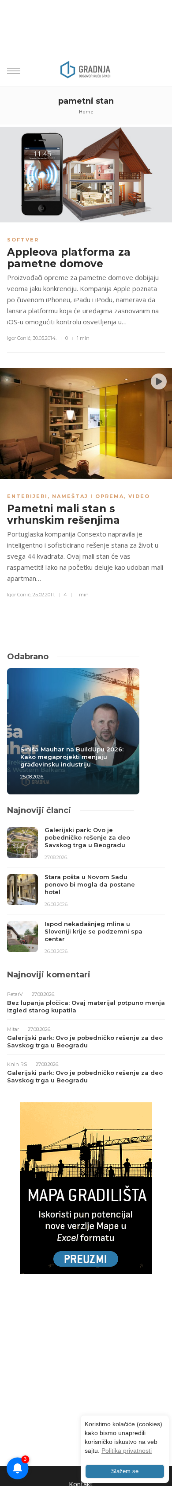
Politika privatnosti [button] (126, 1450)
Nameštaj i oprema (88, 496)
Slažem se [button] (124, 1471)
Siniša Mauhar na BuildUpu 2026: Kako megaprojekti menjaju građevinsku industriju (71, 757)
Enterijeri (27, 496)
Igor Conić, (19, 338)
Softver (23, 240)
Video (139, 496)
